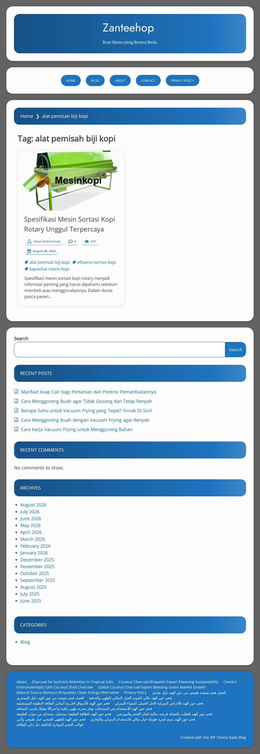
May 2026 (30, 525)
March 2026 (32, 539)
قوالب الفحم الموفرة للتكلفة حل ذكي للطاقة (50, 724)
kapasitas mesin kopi (49, 269)
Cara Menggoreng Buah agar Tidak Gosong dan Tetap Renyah (86, 401)
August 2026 (33, 505)
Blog (95, 80)
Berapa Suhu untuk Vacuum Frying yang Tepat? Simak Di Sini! (86, 410)
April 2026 (31, 532)
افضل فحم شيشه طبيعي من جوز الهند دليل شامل (189, 692)
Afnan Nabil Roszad (47, 241)
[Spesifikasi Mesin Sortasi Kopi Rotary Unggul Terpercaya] (71, 180)
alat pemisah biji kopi (49, 262)
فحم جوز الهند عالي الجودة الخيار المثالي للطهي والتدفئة (130, 697)
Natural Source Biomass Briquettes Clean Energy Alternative (68, 692)
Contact (148, 80)
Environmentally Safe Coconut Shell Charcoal (55, 687)
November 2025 (37, 566)
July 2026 (29, 512)
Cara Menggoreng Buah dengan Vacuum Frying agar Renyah (85, 420)
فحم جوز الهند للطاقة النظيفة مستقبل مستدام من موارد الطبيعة (64, 713)
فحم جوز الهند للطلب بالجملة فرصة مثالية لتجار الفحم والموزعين (164, 713)
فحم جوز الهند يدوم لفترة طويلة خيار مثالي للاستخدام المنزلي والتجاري (143, 719)
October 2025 (34, 573)
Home (70, 80)
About (120, 80)
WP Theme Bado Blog (228, 737)
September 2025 (37, 580)
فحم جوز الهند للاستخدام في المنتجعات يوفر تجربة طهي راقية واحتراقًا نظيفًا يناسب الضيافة (84, 708)
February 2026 (35, 546)
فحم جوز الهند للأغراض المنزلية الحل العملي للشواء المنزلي (159, 703)
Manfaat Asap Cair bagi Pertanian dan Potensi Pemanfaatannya (88, 392)
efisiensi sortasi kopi (96, 262)
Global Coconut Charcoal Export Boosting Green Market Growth (151, 687)
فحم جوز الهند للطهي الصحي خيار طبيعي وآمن (51, 719)
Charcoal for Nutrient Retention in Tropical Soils (72, 681)
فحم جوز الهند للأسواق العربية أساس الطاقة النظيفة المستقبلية (63, 703)
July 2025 (29, 594)
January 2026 (34, 553)
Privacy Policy (182, 80)
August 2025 (33, 587)
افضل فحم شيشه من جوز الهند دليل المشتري (50, 697)
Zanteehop (128, 27)
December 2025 (37, 559)
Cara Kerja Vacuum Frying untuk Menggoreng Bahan (77, 429)
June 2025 (30, 601)
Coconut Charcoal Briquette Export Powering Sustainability (168, 681)
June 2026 (30, 518)
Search (21, 338)
